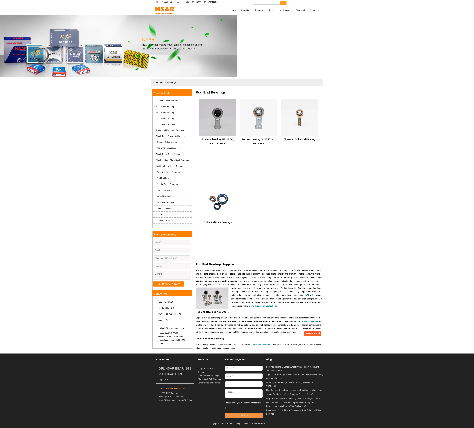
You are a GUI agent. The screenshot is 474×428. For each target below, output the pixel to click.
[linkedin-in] (298, 2)
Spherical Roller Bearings (168, 172)
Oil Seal (160, 214)
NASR (307, 295)
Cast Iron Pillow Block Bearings (169, 166)
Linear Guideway (164, 190)
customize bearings (261, 344)
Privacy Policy (258, 424)
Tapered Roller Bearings (167, 142)
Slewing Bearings (165, 208)
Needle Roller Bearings (167, 184)
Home (155, 82)
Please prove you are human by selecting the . (243, 405)
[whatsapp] (305, 2)
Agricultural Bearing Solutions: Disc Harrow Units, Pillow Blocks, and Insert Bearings (294, 376)
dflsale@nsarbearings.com (167, 2)
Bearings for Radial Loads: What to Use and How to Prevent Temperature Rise (292, 369)
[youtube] (311, 2)
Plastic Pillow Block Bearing (168, 154)
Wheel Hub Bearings (166, 196)
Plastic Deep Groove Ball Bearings (171, 136)
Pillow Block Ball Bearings (168, 148)
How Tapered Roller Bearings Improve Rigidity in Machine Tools (294, 390)
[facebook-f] (292, 2)
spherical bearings (309, 321)
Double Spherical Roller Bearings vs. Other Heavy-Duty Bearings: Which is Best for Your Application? (290, 404)
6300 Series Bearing (165, 118)
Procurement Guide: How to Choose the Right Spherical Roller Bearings (293, 412)
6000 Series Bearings (165, 107)
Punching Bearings (165, 202)
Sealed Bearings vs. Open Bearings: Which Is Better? (289, 394)
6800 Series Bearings (165, 124)
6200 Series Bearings (165, 113)
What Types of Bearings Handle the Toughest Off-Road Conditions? (290, 384)
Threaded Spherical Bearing (299, 139)
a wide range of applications (264, 306)
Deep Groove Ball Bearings (169, 101)
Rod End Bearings (168, 82)
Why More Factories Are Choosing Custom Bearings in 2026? (293, 398)
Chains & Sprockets (165, 220)
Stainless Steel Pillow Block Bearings (172, 160)
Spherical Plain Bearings (218, 222)
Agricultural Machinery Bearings (170, 130)
